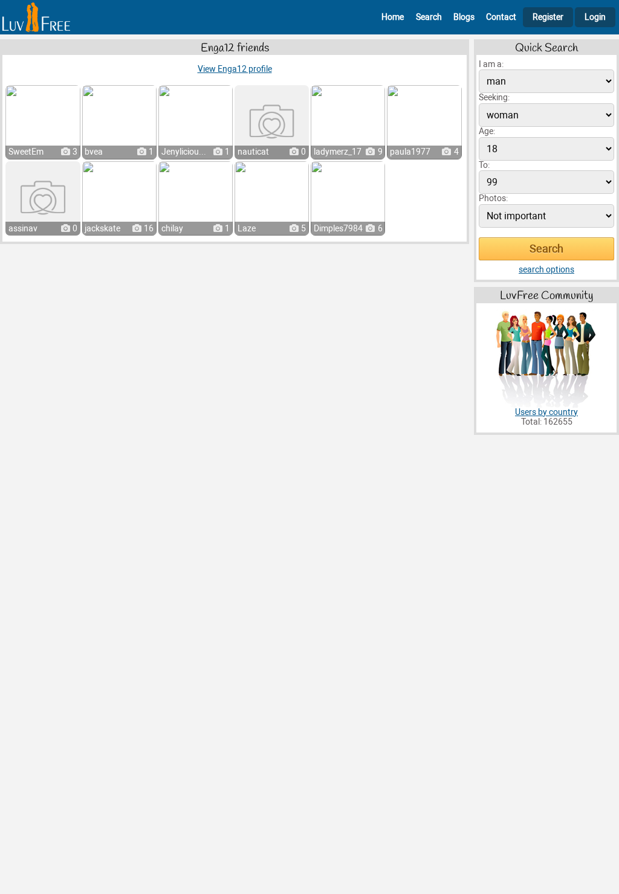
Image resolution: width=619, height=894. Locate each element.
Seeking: (494, 97)
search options (546, 270)
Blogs (464, 17)
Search (429, 17)
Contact (501, 17)
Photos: (493, 198)
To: (484, 165)
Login (595, 17)
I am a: (491, 64)
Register (548, 17)
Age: (487, 131)
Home (392, 17)
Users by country (546, 412)
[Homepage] (36, 17)
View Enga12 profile (235, 69)
